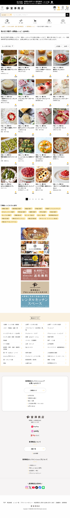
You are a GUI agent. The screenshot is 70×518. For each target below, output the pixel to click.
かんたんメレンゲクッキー (61, 98)
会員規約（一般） (34, 470)
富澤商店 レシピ (31, 26)
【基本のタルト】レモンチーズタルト (9, 99)
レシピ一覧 (16, 502)
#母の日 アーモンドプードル (9, 222)
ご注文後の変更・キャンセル (35, 403)
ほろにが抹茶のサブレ (7, 186)
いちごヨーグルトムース (43, 98)
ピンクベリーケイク (41, 128)
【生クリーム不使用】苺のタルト (61, 187)
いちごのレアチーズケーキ (26, 98)
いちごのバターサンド (59, 128)
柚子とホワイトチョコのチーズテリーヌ (26, 129)
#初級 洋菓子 (28, 208)
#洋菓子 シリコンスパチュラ (53, 208)
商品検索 (9, 502)
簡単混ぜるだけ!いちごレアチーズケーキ (26, 187)
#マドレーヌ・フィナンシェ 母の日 (48, 218)
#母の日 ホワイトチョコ (18, 218)
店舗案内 (58, 502)
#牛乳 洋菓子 (43, 212)
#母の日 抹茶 (5, 218)
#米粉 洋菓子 (53, 212)
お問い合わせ (31, 406)
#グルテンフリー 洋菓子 (8, 212)
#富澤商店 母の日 (53, 215)
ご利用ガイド (32, 465)
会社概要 (35, 453)
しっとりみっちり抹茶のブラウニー (26, 158)
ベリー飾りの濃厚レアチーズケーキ (9, 129)
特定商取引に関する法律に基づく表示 (44, 502)
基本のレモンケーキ (24, 69)
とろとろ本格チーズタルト (43, 69)
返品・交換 (31, 401)
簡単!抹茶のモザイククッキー (9, 158)
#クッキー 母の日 (29, 215)
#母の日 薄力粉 (32, 218)
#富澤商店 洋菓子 (16, 208)
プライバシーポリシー (35, 473)
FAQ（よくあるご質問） (35, 468)
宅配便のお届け (32, 398)
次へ (42, 199)
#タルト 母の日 (41, 215)
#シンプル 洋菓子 (6, 215)
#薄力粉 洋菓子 (22, 212)
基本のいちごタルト (59, 69)
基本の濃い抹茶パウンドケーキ (9, 70)
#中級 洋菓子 (38, 208)
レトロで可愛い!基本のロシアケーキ (44, 187)
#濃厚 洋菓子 (32, 212)
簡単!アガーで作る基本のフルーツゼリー (44, 158)
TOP (4, 502)
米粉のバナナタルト (59, 157)
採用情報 (64, 502)
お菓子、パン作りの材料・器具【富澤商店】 (13, 26)
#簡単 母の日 (18, 215)
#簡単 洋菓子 (5, 208)
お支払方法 (31, 395)
